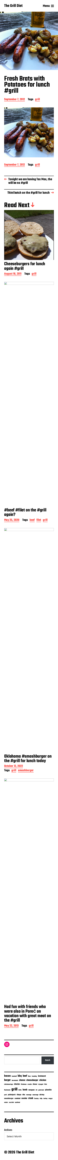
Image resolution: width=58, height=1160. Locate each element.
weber (6, 1102)
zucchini (11, 1102)
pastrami (41, 1090)
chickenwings (8, 1084)
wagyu (50, 1098)
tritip (41, 1098)
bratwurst (42, 1076)
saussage (35, 1095)
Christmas (23, 1084)
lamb (25, 1090)
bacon (7, 1076)
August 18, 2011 (12, 274)
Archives (8, 1130)
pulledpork (12, 1094)
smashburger (26, 770)
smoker (24, 1098)
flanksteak (7, 1090)
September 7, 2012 (14, 99)
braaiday (34, 1076)
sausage (28, 1095)
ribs (23, 1094)
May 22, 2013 (11, 1026)
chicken (42, 1080)
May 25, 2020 (11, 520)
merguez (31, 1089)
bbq (20, 1076)
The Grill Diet (13, 6)
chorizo (17, 1084)
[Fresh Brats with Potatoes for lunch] (29, 132)
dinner (35, 1084)
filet (38, 520)
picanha (48, 1089)
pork (5, 1095)
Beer (29, 1076)
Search (47, 1060)
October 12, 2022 (13, 766)
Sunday (36, 1098)
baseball (14, 1076)
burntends (15, 1080)
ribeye (19, 1094)
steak (30, 1098)
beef (32, 520)
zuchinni (17, 1102)
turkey (45, 1098)
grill (37, 99)
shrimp (41, 1094)
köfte (20, 1090)
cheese (22, 1080)
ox (36, 1090)
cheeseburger (32, 1080)
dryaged (40, 1084)
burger (7, 1080)
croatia (30, 1084)
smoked (17, 1098)
